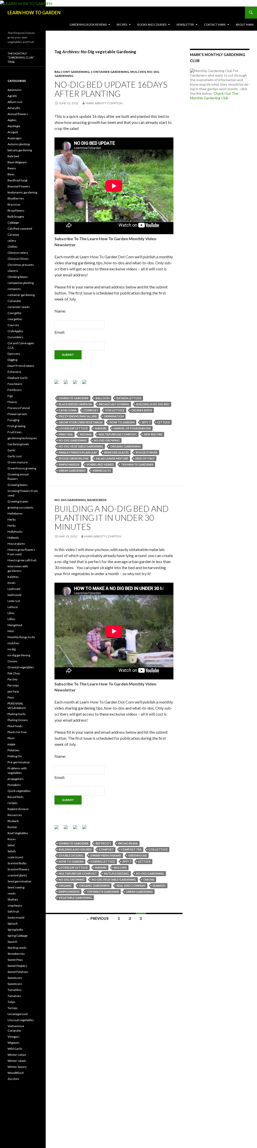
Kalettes (13, 577)
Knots (12, 583)
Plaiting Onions (18, 720)
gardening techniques (22, 438)
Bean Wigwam (17, 162)
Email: (59, 332)
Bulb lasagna (16, 216)
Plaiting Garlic (17, 714)
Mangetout (15, 625)
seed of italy (145, 458)
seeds (12, 893)
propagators (16, 779)
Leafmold (14, 589)
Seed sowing (16, 887)
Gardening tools (18, 444)
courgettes (15, 319)
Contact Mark (215, 24)
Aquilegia (14, 126)
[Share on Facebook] (58, 384)
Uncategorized (18, 1014)
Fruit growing (16, 426)
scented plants (17, 875)
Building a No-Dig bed (152, 404)
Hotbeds (13, 537)
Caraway (13, 234)
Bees (11, 174)
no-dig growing (107, 440)
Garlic (12, 450)
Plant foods (15, 726)
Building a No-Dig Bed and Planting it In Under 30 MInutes (111, 518)
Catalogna (68, 410)
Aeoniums (15, 90)
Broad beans (128, 843)
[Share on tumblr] (77, 384)
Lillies (11, 619)
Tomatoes (14, 996)
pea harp (13, 691)
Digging (12, 360)
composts (14, 289)
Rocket (12, 827)
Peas (11, 697)
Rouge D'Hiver (146, 452)
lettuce (163, 422)
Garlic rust (15, 456)
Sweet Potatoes (18, 972)
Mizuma (86, 434)
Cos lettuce (114, 410)
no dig (12, 649)
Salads (12, 851)
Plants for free (17, 732)
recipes (13, 803)
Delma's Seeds (142, 410)
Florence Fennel (19, 408)
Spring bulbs (15, 929)
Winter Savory (17, 1067)
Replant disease (18, 809)
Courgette (14, 313)
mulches (138, 72)
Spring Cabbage (18, 935)
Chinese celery (18, 253)
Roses (12, 839)
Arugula (13, 132)
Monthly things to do (21, 637)
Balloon (102, 398)
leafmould (14, 595)
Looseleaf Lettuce (73, 428)
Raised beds (96, 500)
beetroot (103, 843)
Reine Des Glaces (116, 452)
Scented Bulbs (17, 863)
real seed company (131, 885)
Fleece (12, 402)
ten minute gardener (137, 464)
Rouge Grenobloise (74, 458)
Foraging (13, 420)
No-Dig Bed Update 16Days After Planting (110, 88)
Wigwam (13, 1042)
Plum (11, 738)
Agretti (12, 96)
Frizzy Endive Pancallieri (78, 416)
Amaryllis (14, 108)
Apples (12, 120)
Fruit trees (15, 432)
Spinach (13, 923)
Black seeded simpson (75, 404)
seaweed (159, 885)
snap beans (15, 905)
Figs (10, 396)
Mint (11, 631)
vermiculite (102, 470)
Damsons (14, 354)
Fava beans (15, 384)
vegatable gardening (75, 897)
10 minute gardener (74, 398)
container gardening (110, 72)
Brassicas (14, 204)
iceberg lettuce (103, 861)
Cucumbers (15, 337)
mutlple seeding (116, 873)
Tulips (11, 1002)
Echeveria (14, 372)
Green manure (18, 462)
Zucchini (13, 1079)
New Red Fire (153, 434)
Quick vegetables (19, 791)
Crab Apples (15, 331)
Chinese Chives (18, 259)
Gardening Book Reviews (88, 24)
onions (148, 879)
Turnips (13, 1008)
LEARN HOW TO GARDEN (34, 12)
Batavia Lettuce (128, 398)
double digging (71, 855)
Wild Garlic (15, 1049)
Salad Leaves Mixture (112, 458)
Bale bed (13, 156)
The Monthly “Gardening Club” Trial (21, 57)
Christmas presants (21, 265)
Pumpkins (14, 785)
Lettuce (13, 607)
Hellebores (15, 513)
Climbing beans (18, 277)
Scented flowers (18, 869)
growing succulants (20, 507)
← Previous (97, 918)
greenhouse (137, 855)
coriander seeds (19, 307)
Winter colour (17, 1055)
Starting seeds (17, 948)
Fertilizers (15, 390)
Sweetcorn (15, 978)
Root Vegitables (18, 833)
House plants (16, 543)
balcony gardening (71, 72)
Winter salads (17, 1061)
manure (101, 428)
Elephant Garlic (18, 378)
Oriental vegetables (21, 667)
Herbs (12, 519)
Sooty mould (16, 917)
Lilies (11, 613)
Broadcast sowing (114, 404)
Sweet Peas (15, 960)
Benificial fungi (17, 180)
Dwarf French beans (21, 366)
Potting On (15, 756)
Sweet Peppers (17, 966)
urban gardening (72, 470)
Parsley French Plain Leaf (78, 452)
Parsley (13, 679)
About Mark (245, 24)
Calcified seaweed (20, 228)
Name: (60, 311)
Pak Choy (14, 673)
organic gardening (125, 446)
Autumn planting (19, 144)
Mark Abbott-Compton (104, 103)
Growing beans (18, 485)
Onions (13, 661)
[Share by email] (86, 384)
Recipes (122, 24)
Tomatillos (15, 990)
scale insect (15, 857)
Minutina (66, 434)
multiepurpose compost (118, 434)
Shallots (13, 899)
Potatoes (14, 750)
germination (114, 416)
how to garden (122, 422)
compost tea (131, 849)
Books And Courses (151, 24)
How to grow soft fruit (22, 560)
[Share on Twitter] (68, 384)
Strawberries (16, 954)
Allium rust (15, 102)
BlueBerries (16, 198)
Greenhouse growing (22, 468)
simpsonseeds (69, 464)
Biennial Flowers (19, 186)
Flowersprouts (17, 414)
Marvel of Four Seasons (132, 428)
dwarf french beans (105, 855)
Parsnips (13, 685)
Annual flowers (18, 114)
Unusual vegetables (21, 1020)
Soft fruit (13, 911)
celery (12, 240)
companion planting (21, 283)
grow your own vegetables (81, 422)
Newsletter (185, 24)
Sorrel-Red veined (100, 464)
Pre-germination (19, 762)
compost (91, 410)
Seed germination (19, 881)
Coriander (14, 301)
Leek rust (14, 601)
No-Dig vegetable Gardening (81, 446)
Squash (12, 941)
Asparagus (15, 138)
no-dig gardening (73, 440)
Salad (11, 845)
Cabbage (13, 222)
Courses (13, 325)
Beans (12, 168)
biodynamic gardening (22, 192)
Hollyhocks (15, 531)
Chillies (13, 246)
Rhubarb (13, 821)
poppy (11, 744)
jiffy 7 (146, 422)
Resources (15, 815)
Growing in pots (18, 501)
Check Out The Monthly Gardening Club (214, 95)
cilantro (13, 271)
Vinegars (14, 1036)
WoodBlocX (16, 1073)
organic (65, 885)
